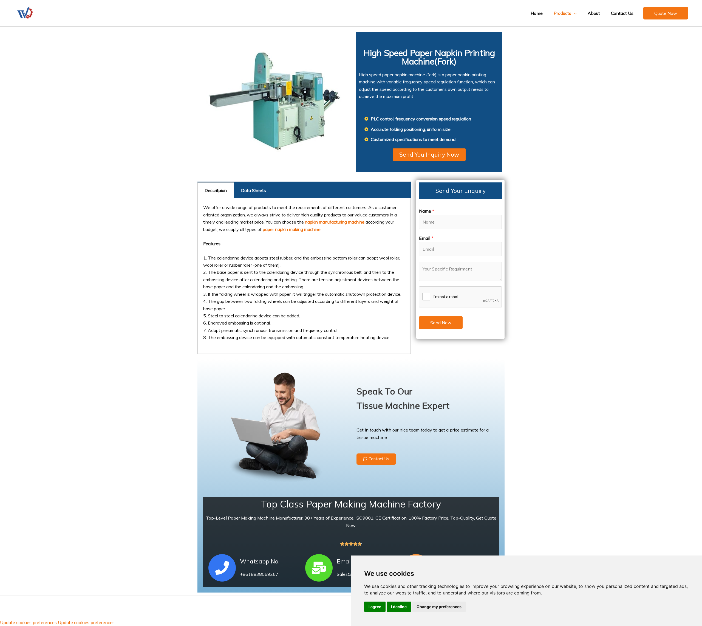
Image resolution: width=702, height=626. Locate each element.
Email (426, 238)
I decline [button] (399, 606)
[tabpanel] (304, 276)
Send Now (440, 322)
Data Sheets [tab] (253, 190)
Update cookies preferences (28, 622)
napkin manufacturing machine (334, 222)
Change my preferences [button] (439, 606)
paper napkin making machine (292, 229)
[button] (665, 13)
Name (426, 211)
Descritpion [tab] (216, 190)
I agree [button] (375, 606)
